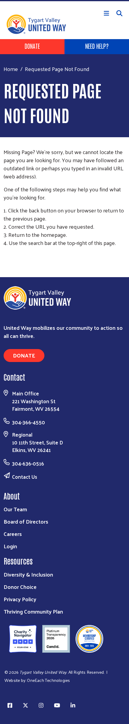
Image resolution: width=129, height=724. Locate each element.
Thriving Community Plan (33, 611)
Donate (32, 46)
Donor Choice (20, 586)
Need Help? (97, 46)
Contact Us (24, 476)
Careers (13, 533)
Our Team (15, 509)
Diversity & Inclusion (28, 574)
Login (10, 546)
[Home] (64, 0)
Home (11, 69)
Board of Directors (26, 521)
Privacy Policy (20, 599)
